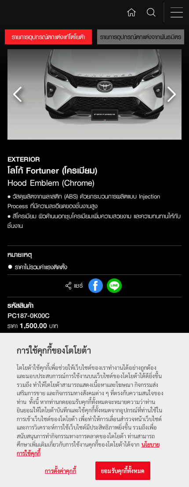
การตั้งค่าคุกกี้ (60, 470)
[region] (94, 410)
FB (95, 285)
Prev (17, 94)
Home (132, 12)
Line (114, 285)
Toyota (26, 12)
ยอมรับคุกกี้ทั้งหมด (123, 470)
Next (171, 94)
